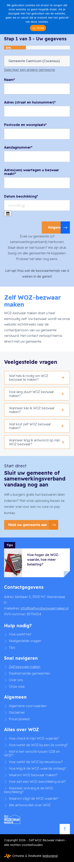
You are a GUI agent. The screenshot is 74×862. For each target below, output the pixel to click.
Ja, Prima (38, 28)
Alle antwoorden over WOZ (30, 805)
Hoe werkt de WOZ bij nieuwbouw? (36, 762)
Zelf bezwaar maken (24, 667)
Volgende (56, 227)
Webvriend (50, 856)
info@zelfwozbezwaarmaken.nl (44, 608)
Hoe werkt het (20, 634)
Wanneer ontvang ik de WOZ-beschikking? (29, 790)
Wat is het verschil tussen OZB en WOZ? (32, 753)
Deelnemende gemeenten (29, 673)
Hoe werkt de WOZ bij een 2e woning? (38, 745)
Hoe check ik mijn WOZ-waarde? (34, 738)
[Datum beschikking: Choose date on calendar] (8, 213)
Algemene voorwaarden (28, 706)
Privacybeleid (19, 719)
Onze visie (17, 686)
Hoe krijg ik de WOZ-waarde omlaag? (37, 768)
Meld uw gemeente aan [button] (27, 525)
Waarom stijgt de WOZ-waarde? (33, 798)
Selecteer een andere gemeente (29, 70)
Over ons (16, 680)
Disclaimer (17, 712)
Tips (12, 647)
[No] (69, 17)
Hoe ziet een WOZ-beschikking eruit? (37, 781)
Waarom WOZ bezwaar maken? (33, 775)
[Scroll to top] (65, 829)
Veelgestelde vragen (25, 641)
